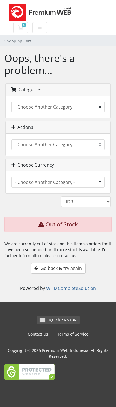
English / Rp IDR (61, 320)
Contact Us (38, 334)
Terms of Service (72, 334)
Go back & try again (60, 268)
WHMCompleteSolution (71, 288)
